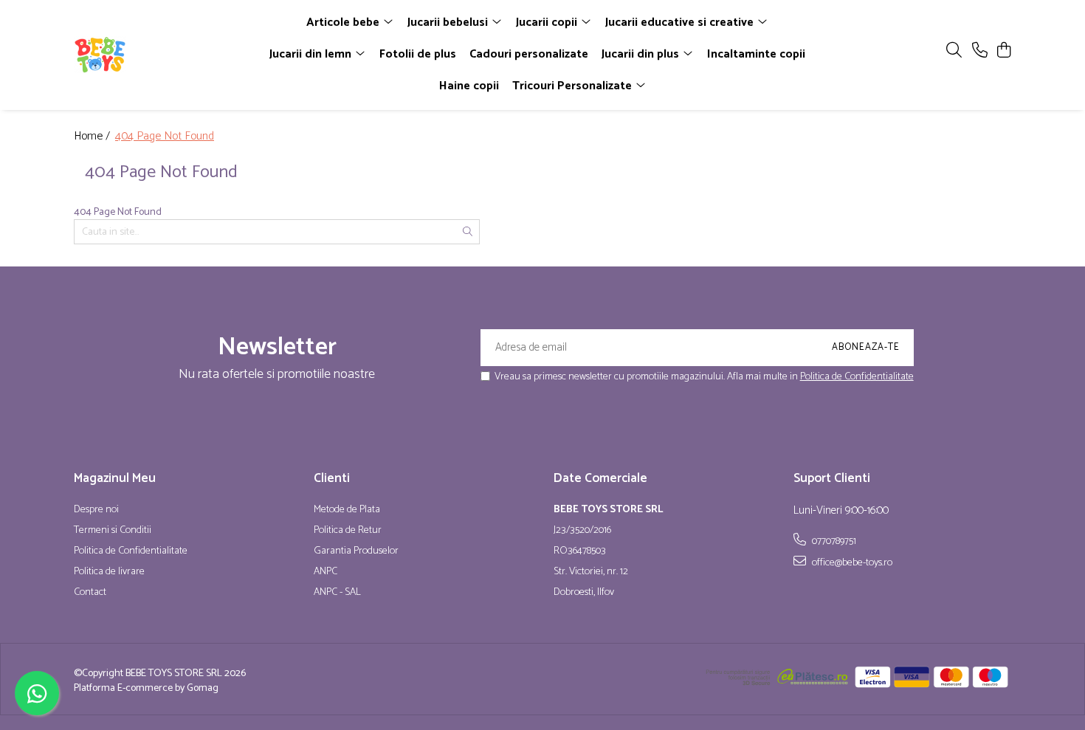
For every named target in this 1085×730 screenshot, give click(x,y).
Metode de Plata (347, 510)
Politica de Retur (348, 530)
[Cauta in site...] (954, 51)
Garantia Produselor (356, 551)
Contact (90, 592)
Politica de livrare (109, 572)
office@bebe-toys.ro (851, 562)
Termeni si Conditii (112, 530)
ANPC (325, 572)
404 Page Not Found (164, 136)
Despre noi (96, 510)
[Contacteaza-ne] (980, 51)
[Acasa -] (159, 54)
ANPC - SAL (337, 592)
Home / (93, 136)
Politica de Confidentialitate (857, 376)
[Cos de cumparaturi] (1003, 51)
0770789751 (833, 541)
